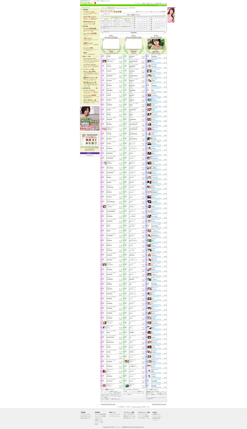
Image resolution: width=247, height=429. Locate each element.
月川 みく (131, 182)
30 (144, 27)
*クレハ (154, 221)
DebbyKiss (109, 288)
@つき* (131, 153)
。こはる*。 (110, 206)
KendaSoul (110, 148)
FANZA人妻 (127, 21)
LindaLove (109, 361)
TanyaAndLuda (133, 124)
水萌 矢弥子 (155, 192)
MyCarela (109, 80)
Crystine (109, 95)
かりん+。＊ (132, 288)
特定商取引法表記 (156, 418)
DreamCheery (110, 337)
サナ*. (153, 308)
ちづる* (154, 318)
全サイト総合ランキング (116, 17)
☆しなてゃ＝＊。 (133, 148)
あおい (131, 313)
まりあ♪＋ (154, 143)
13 (138, 23)
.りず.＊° (154, 356)
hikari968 (131, 279)
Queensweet (110, 172)
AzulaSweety (132, 109)
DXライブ (117, 19)
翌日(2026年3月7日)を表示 (159, 404)
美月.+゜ (154, 153)
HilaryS (108, 226)
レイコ (153, 366)
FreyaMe (109, 100)
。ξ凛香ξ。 (154, 167)
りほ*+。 (131, 245)
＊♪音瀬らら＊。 (133, 366)
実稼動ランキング (88, 43)
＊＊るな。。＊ (133, 259)
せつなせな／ (110, 264)
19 (136, 25)
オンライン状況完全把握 (89, 28)
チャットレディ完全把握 (89, 33)
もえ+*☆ (131, 192)
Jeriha (108, 332)
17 (146, 23)
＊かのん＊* (132, 172)
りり (153, 293)
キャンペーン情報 (88, 48)
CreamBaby (110, 235)
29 (142, 27)
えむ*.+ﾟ (131, 177)
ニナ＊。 (131, 376)
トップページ (155, 420)
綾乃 (153, 90)
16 (144, 23)
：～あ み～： (155, 230)
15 (142, 23)
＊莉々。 (131, 342)
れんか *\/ (131, 303)
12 (136, 23)
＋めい (131, 318)
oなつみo (154, 66)
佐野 (153, 371)
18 (148, 23)
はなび (153, 206)
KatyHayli (109, 192)
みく (130, 322)
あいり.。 (131, 381)
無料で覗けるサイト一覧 (89, 82)
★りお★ (154, 138)
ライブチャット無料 (119, 427)
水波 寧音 (109, 163)
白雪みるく (109, 129)
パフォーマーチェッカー (89, 58)
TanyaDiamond (133, 129)
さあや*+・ (154, 100)
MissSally (109, 124)
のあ (130, 284)
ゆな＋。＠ (132, 143)
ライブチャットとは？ (89, 11)
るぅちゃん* (155, 322)
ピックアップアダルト (89, 90)
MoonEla (154, 385)
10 (146, 21)
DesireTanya (155, 226)
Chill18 (108, 56)
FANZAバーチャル (117, 21)
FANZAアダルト (127, 19)
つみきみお (154, 201)
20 (138, 25)
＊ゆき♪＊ (154, 351)
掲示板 (85, 52)
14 (140, 23)
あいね (153, 337)
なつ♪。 (131, 196)
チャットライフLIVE (127, 22)
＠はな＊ (131, 347)
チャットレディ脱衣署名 (89, 95)
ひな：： (109, 371)
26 (136, 27)
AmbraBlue (110, 75)
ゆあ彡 (153, 327)
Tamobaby (109, 104)
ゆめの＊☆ (132, 163)
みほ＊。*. (154, 129)
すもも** (154, 172)
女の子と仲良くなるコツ (89, 16)
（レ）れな (154, 216)
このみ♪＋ (131, 206)
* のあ (153, 109)
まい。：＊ (154, 264)
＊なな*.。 (109, 385)
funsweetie (109, 269)
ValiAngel (109, 245)
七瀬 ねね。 (132, 255)
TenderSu (154, 56)
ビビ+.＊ (131, 264)
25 (148, 25)
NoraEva (109, 177)
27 (138, 27)
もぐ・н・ (154, 288)
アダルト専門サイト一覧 (89, 100)
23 (144, 25)
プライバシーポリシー (137, 406)
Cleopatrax (109, 216)
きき (130, 230)
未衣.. (153, 61)
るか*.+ (131, 269)
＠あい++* (154, 259)
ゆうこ (131, 327)
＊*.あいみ (154, 95)
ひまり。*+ (132, 211)
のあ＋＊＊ (132, 221)
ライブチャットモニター (89, 64)
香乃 (153, 240)
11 (148, 21)
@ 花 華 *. (131, 351)
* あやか (154, 148)
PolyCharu (109, 250)
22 (142, 25)
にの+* (153, 313)
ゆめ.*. (153, 133)
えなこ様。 (132, 226)
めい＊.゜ (154, 211)
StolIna (131, 104)
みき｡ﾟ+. (131, 274)
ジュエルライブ (116, 22)
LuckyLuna (109, 366)
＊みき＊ (154, 376)
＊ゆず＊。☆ (132, 293)
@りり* (131, 308)
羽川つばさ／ (110, 61)
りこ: (153, 303)
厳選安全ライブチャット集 (90, 77)
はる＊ (153, 250)
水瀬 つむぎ (155, 182)
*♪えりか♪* (154, 114)
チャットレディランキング (122, 7)
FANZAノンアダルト (106, 21)
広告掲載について (156, 414)
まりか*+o (154, 342)
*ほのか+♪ (154, 255)
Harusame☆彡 (155, 235)
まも (130, 337)
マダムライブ (106, 24)
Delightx (109, 109)
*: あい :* (154, 245)
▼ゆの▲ (154, 361)
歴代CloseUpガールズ (89, 21)
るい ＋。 (131, 356)
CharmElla (109, 303)
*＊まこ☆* (154, 124)
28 (140, 27)
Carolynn (109, 66)
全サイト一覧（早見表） (89, 71)
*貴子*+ (154, 269)
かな (153, 298)
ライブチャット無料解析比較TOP (107, 7)
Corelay (109, 347)
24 (146, 25)
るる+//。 (154, 75)
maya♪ (153, 80)
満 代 (130, 385)
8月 (151, 17)
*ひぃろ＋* (109, 322)
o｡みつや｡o (155, 158)
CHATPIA (106, 19)
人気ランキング (87, 38)
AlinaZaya (109, 240)
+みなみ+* (131, 167)
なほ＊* (131, 201)
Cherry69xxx (110, 158)
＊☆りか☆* (155, 177)
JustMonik (109, 284)
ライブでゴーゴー (117, 24)
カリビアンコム (89, 155)
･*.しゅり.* (132, 250)
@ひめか (154, 71)
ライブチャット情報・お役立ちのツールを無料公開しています (150, 3)
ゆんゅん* (131, 235)
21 (140, 25)
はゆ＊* (154, 187)
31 (146, 27)
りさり (153, 104)
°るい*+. (154, 196)
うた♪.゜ (109, 327)
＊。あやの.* (132, 216)
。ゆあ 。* (154, 274)
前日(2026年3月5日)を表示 (108, 404)
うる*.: (153, 163)
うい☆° (131, 298)
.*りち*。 (154, 119)
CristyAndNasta (111, 201)
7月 (134, 17)
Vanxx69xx (109, 308)
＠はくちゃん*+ (133, 240)
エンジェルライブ (106, 22)
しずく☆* (131, 187)
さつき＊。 (132, 158)
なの (153, 332)
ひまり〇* (131, 371)
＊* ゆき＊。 (155, 279)
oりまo (153, 347)
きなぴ (131, 361)
